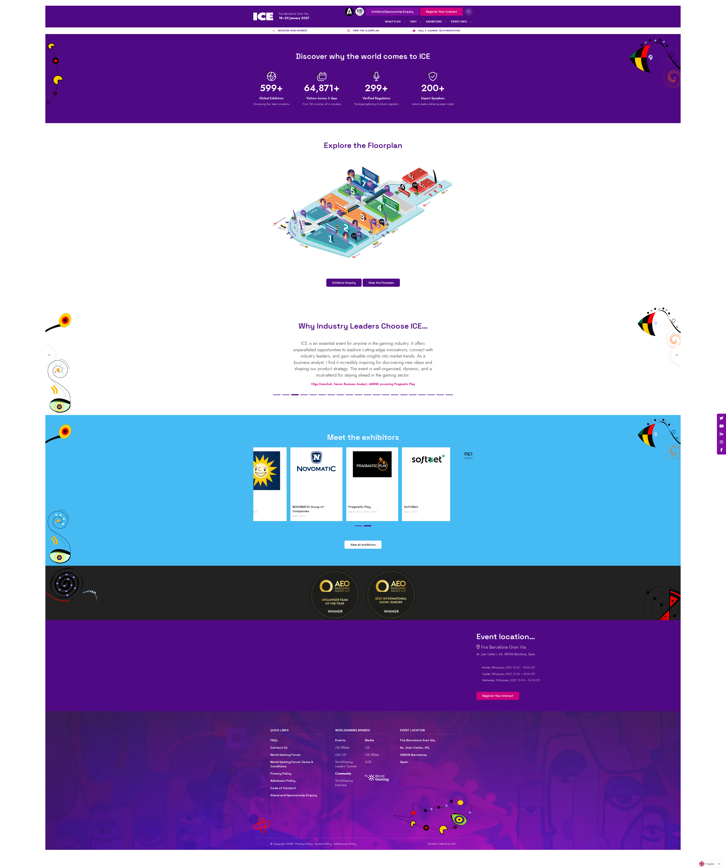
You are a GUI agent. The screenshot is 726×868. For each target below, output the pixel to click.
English (710, 864)
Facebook (721, 450)
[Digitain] (279, 477)
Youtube (721, 426)
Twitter (721, 418)
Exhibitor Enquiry (344, 282)
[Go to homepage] (263, 16)
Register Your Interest (441, 11)
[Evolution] (335, 477)
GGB (368, 762)
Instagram (721, 442)
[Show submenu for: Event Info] (471, 22)
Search (469, 12)
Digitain (261, 507)
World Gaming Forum (285, 755)
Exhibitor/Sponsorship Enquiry (392, 11)
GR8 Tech (374, 507)
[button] (277, 394)
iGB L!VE (340, 755)
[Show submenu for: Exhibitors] (445, 22)
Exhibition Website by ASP (442, 844)
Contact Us (279, 748)
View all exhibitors (363, 544)
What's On (393, 21)
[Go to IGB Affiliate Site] (349, 12)
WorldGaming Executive (344, 783)
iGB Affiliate (342, 747)
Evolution (318, 507)
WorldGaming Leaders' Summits (346, 764)
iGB (367, 747)
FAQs (274, 740)
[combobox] (709, 864)
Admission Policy (282, 781)
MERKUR (429, 507)
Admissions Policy (345, 843)
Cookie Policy (323, 843)
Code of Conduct (283, 788)
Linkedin (721, 434)
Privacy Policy (280, 774)
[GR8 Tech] (391, 477)
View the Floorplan (381, 282)
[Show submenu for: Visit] (420, 22)
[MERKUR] (446, 477)
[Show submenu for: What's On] (404, 22)
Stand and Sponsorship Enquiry (293, 795)
